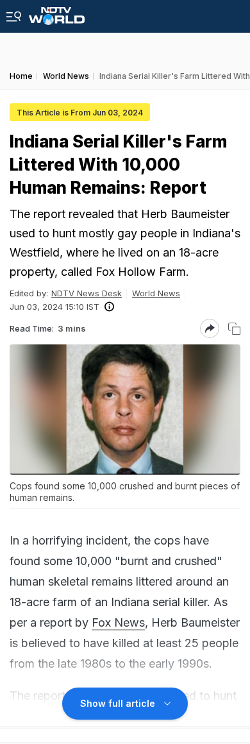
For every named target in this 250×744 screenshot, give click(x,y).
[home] (57, 12)
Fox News (118, 622)
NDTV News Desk (86, 293)
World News (156, 293)
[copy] (234, 329)
